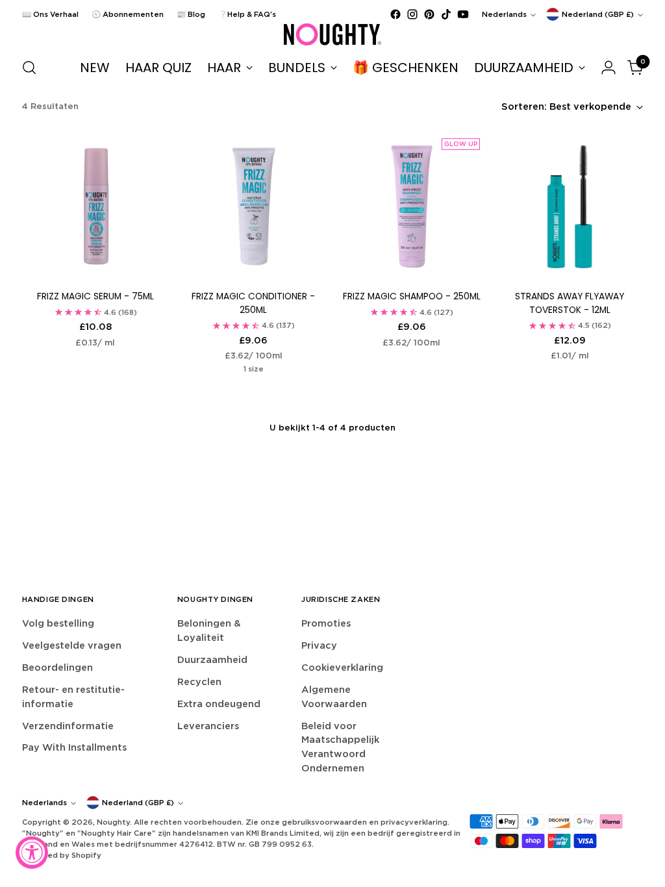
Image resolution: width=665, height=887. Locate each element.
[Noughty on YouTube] (463, 14)
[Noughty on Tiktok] (446, 14)
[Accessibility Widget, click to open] (32, 852)
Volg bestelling (58, 623)
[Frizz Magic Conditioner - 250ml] (253, 206)
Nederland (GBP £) (598, 14)
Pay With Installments (74, 747)
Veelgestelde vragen (71, 645)
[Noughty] (332, 34)
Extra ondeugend (218, 703)
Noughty (113, 822)
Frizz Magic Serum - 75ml (95, 296)
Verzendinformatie (68, 725)
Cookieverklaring (342, 667)
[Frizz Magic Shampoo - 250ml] (411, 206)
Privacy (319, 645)
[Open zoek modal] (29, 68)
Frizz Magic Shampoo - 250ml (412, 296)
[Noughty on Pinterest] (429, 14)
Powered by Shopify (61, 855)
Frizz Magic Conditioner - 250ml (253, 303)
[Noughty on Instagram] (412, 14)
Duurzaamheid (212, 659)
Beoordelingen (57, 667)
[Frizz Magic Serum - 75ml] (95, 206)
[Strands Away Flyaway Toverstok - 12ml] (569, 206)
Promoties (326, 623)
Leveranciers (208, 725)
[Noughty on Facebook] (395, 14)
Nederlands (504, 14)
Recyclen (199, 681)
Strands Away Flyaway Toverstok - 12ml (569, 303)
